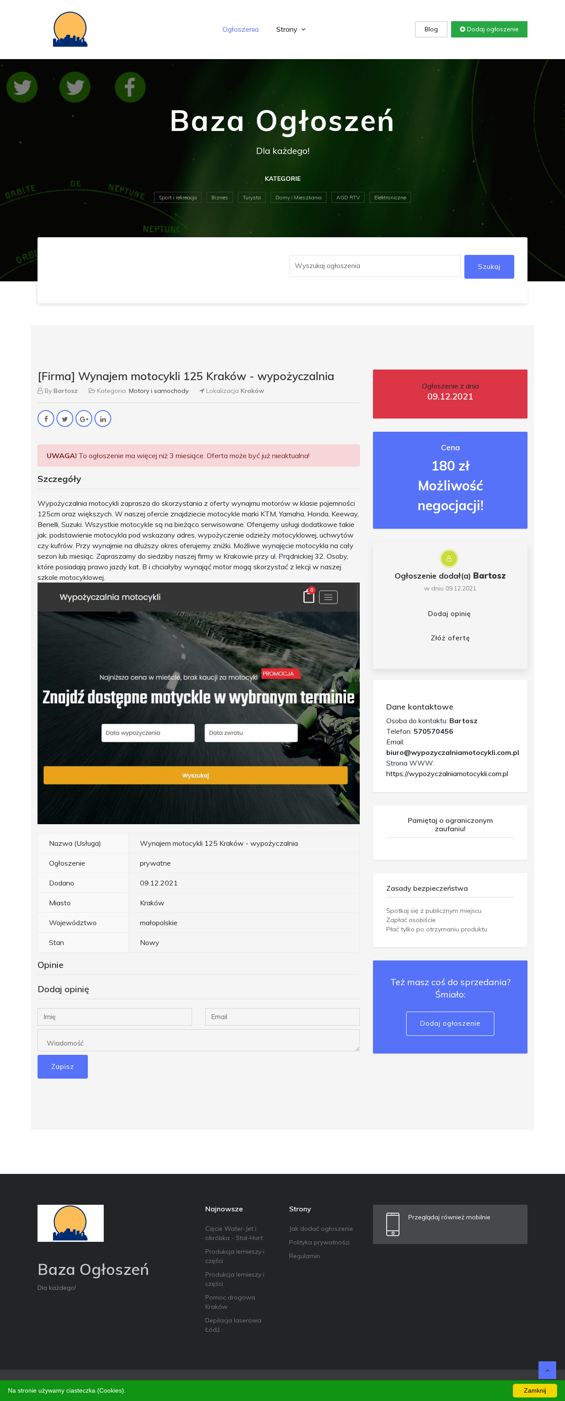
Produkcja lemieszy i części (234, 1256)
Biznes (219, 197)
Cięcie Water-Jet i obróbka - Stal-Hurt (234, 1233)
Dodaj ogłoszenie (492, 29)
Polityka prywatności (319, 1242)
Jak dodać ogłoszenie (321, 1229)
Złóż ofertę (450, 638)
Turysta (252, 197)
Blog (431, 29)
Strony (287, 29)
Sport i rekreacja (178, 197)
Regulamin (304, 1256)
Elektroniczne (390, 197)
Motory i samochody (158, 391)
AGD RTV (348, 197)
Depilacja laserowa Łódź (233, 1325)
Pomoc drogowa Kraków (230, 1302)
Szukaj (489, 266)
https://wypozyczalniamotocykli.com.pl (447, 773)
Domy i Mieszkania (298, 197)
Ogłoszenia (240, 29)
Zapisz (62, 1066)
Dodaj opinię (449, 613)
